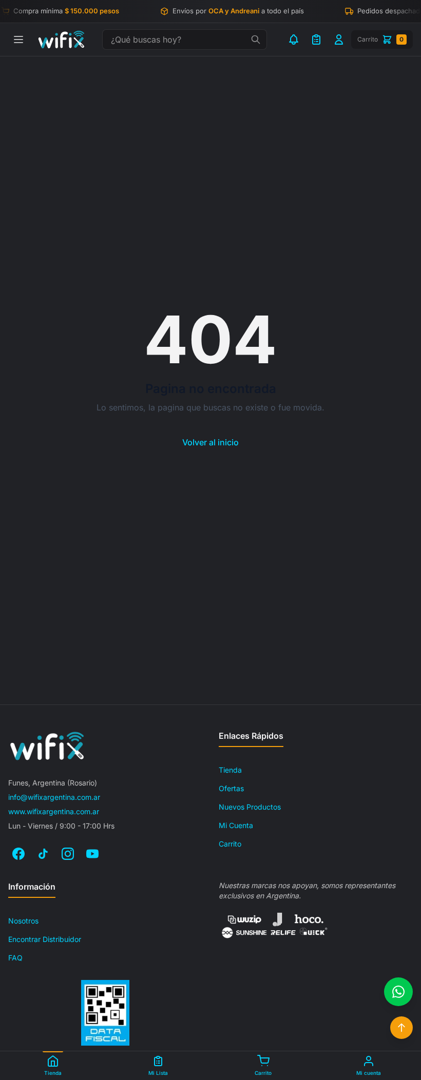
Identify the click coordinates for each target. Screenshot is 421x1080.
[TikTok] (43, 853)
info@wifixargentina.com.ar (54, 797)
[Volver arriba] (401, 1027)
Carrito (230, 843)
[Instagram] (68, 853)
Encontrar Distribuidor (44, 939)
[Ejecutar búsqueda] (255, 39)
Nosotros (23, 920)
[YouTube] (92, 853)
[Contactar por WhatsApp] (398, 991)
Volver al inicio (210, 442)
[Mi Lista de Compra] (316, 39)
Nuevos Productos (250, 806)
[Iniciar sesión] (339, 39)
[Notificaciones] (293, 39)
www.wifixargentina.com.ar (53, 811)
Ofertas (231, 788)
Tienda (230, 769)
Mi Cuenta (236, 825)
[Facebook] (18, 853)
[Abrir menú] (18, 39)
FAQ (15, 957)
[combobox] (184, 39)
